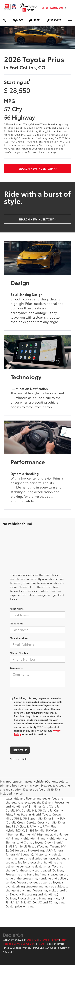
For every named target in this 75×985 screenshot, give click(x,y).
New (19, 20)
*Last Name (16, 623)
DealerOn (32, 939)
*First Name (17, 608)
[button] (5, 20)
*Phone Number (19, 653)
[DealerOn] (13, 935)
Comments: (16, 667)
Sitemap (44, 939)
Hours (40, 943)
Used (36, 20)
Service (55, 20)
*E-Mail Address (19, 638)
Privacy (55, 939)
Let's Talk (20, 750)
